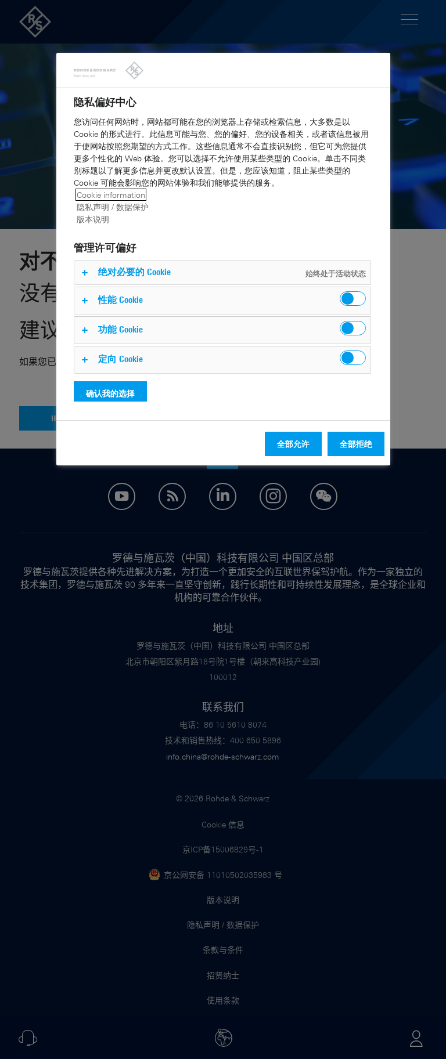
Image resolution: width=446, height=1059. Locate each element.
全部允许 (293, 444)
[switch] (353, 298)
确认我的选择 (110, 393)
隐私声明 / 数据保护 (113, 207)
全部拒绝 (356, 444)
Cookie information (111, 195)
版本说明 (93, 219)
